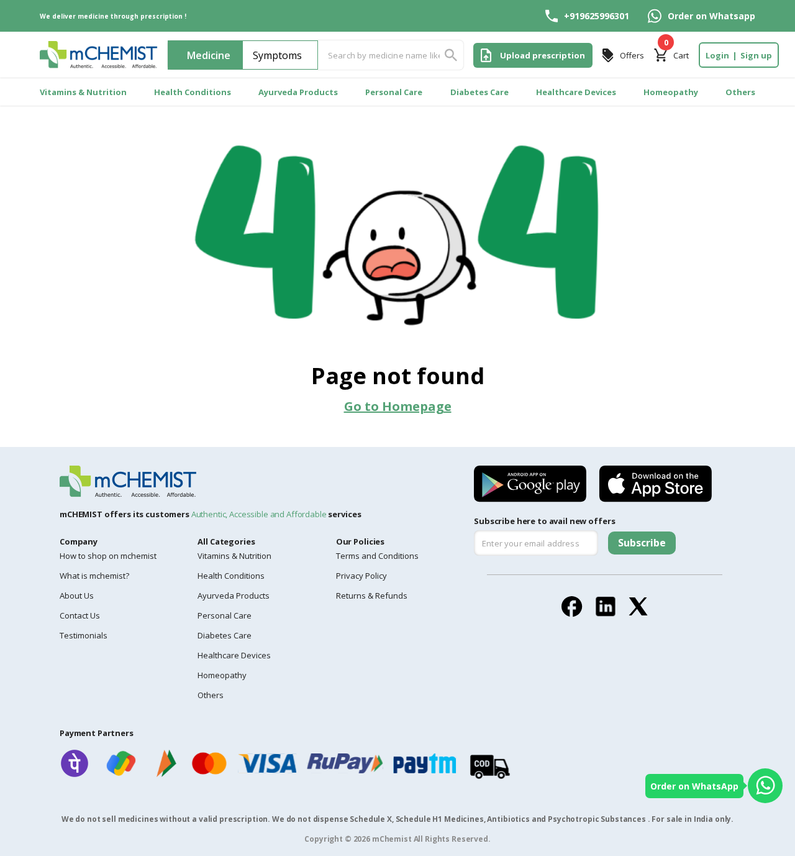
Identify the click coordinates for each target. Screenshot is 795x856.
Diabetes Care (479, 92)
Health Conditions (192, 92)
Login (717, 55)
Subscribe (642, 543)
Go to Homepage (398, 406)
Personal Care (393, 92)
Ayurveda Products (298, 92)
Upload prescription (542, 55)
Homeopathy (670, 92)
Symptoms (277, 55)
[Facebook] (572, 606)
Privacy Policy (361, 575)
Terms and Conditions (377, 555)
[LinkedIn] (606, 607)
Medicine (208, 55)
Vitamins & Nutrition (83, 92)
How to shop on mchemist (108, 555)
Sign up (756, 55)
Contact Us (80, 615)
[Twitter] (638, 606)
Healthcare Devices (576, 92)
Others (740, 92)
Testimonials (83, 635)
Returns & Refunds (371, 595)
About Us (77, 595)
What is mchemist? (94, 575)
